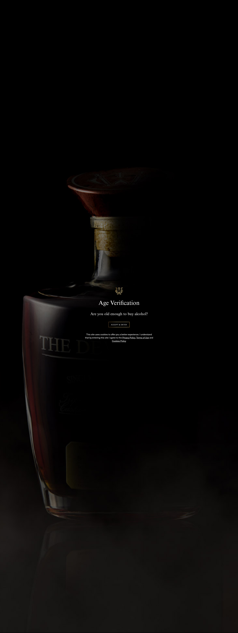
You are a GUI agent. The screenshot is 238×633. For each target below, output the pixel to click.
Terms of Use (142, 337)
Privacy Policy (128, 337)
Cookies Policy (119, 341)
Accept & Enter (119, 324)
